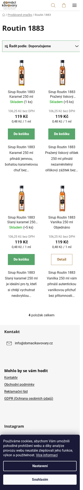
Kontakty (11, 378)
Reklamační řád (16, 391)
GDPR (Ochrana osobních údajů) (28, 398)
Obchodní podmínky (19, 385)
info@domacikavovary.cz (34, 343)
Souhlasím (40, 479)
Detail (61, 259)
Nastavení (40, 466)
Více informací (47, 455)
